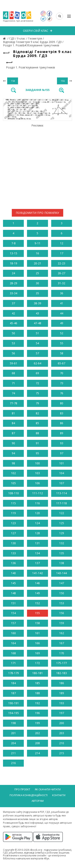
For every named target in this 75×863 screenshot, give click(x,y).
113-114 (61, 493)
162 (61, 633)
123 (13, 523)
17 (61, 253)
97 (61, 453)
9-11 (37, 243)
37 (13, 303)
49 (61, 323)
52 (61, 333)
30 (37, 283)
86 (61, 423)
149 (37, 593)
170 (61, 653)
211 (13, 753)
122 (61, 513)
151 (13, 603)
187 (13, 693)
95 (37, 453)
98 (13, 463)
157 (13, 623)
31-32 (61, 283)
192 (37, 703)
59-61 (13, 363)
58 (61, 353)
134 (37, 553)
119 (13, 513)
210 (61, 743)
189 (61, 693)
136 (13, 563)
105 (13, 483)
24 (13, 273)
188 (37, 693)
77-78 (13, 403)
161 (37, 633)
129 (61, 533)
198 (13, 723)
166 (37, 643)
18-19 (13, 263)
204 (13, 743)
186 (61, 683)
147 (61, 583)
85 (37, 423)
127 (13, 533)
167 (61, 643)
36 (61, 293)
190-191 (13, 703)
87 (13, 433)
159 (61, 623)
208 (37, 743)
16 (37, 253)
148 (13, 593)
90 (13, 443)
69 (37, 373)
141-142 (37, 573)
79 (37, 403)
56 (13, 353)
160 (13, 633)
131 (37, 543)
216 (13, 763)
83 (61, 413)
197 (61, 713)
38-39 (37, 303)
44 (61, 313)
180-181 (37, 673)
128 (37, 533)
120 (37, 513)
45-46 (13, 323)
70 (61, 373)
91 (37, 443)
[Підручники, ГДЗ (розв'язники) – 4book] (5, 38)
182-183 (61, 673)
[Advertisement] (37, 165)
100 (37, 463)
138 (61, 563)
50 (13, 333)
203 (61, 733)
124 (37, 523)
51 (37, 333)
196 (37, 713)
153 (61, 603)
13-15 (13, 253)
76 (61, 393)
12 (61, 243)
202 (37, 733)
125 (61, 523)
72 (37, 383)
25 (37, 273)
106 (37, 483)
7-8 (13, 243)
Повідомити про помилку (37, 213)
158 (37, 623)
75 (37, 393)
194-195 (13, 713)
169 (37, 653)
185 (37, 683)
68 (13, 373)
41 (61, 303)
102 (13, 473)
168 (13, 653)
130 (13, 543)
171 (13, 663)
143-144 (61, 573)
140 (13, 573)
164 (13, 643)
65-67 (61, 363)
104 (61, 473)
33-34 (13, 293)
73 (61, 383)
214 (37, 753)
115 (13, 503)
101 (61, 463)
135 (61, 553)
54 (37, 343)
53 (13, 343)
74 (13, 393)
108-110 (13, 493)
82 (37, 413)
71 (13, 383)
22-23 (61, 263)
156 (61, 613)
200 (61, 723)
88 (37, 433)
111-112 (37, 493)
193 (61, 703)
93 (61, 443)
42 (13, 313)
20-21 (37, 263)
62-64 (37, 363)
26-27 (61, 273)
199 (37, 723)
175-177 (61, 663)
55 (61, 343)
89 (61, 433)
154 (13, 613)
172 (37, 663)
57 (37, 353)
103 (37, 473)
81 (13, 413)
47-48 (37, 323)
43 (37, 313)
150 (61, 593)
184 (13, 683)
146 (37, 583)
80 (61, 403)
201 (13, 733)
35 (37, 293)
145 (13, 583)
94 (13, 453)
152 (37, 603)
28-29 (13, 283)
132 (61, 543)
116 (37, 503)
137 (37, 563)
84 (13, 423)
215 (61, 753)
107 (61, 483)
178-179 (13, 673)
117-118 (61, 503)
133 (13, 553)
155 (37, 613)
